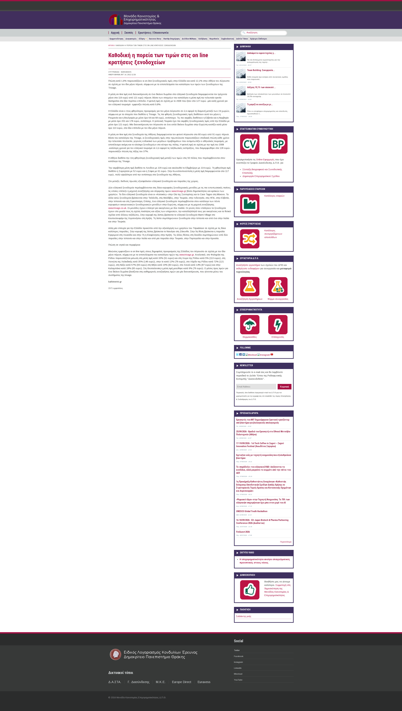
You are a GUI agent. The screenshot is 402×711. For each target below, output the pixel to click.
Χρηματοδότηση (116, 39)
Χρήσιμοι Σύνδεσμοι (258, 39)
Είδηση (142, 39)
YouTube (238, 680)
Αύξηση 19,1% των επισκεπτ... (261, 87)
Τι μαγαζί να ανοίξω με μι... (260, 104)
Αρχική (115, 32)
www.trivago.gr (178, 191)
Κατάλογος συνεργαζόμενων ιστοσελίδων (273, 234)
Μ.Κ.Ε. (161, 682)
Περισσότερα (285, 542)
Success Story (155, 39)
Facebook (238, 656)
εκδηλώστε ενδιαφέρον (248, 268)
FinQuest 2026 (243, 532)
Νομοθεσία (214, 39)
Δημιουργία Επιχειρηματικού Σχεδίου (261, 176)
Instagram (238, 662)
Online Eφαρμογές (265, 159)
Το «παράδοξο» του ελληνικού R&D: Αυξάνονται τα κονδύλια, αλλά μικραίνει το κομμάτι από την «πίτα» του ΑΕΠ (263, 470)
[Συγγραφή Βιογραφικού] (250, 153)
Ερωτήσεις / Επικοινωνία (153, 32)
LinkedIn (238, 668)
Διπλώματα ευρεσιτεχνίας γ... (261, 53)
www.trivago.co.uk (117, 208)
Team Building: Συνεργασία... (261, 70)
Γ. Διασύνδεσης (138, 682)
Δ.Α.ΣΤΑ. (114, 682)
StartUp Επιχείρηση (171, 39)
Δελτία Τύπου (242, 39)
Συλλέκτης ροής (243, 616)
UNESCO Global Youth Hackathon (251, 511)
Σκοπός (128, 32)
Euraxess (204, 682)
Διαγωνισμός (130, 39)
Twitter (237, 650)
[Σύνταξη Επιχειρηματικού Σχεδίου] (278, 153)
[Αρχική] (140, 25)
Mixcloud (238, 674)
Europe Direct (181, 682)
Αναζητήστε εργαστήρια (248, 265)
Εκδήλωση (202, 39)
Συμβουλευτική (227, 39)
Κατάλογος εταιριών (274, 196)
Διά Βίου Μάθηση (189, 39)
